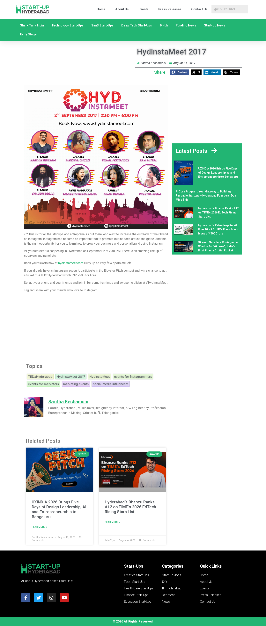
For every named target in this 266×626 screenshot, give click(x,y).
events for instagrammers (133, 376)
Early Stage (28, 34)
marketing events (76, 383)
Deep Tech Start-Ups (136, 25)
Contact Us (199, 9)
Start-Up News (214, 25)
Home (101, 9)
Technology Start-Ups (68, 25)
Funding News (186, 25)
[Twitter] (38, 597)
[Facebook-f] (25, 597)
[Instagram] (51, 597)
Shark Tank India (32, 25)
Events (143, 9)
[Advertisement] (96, 326)
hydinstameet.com (70, 263)
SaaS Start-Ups (102, 25)
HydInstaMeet (99, 376)
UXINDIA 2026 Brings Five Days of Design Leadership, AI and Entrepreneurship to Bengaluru (59, 509)
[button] (179, 72)
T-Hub (164, 25)
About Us (122, 9)
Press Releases (169, 9)
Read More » (39, 527)
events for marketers (43, 383)
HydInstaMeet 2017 (71, 376)
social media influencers (110, 383)
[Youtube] (64, 597)
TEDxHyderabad (40, 376)
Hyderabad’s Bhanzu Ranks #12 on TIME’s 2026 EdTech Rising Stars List (130, 507)
